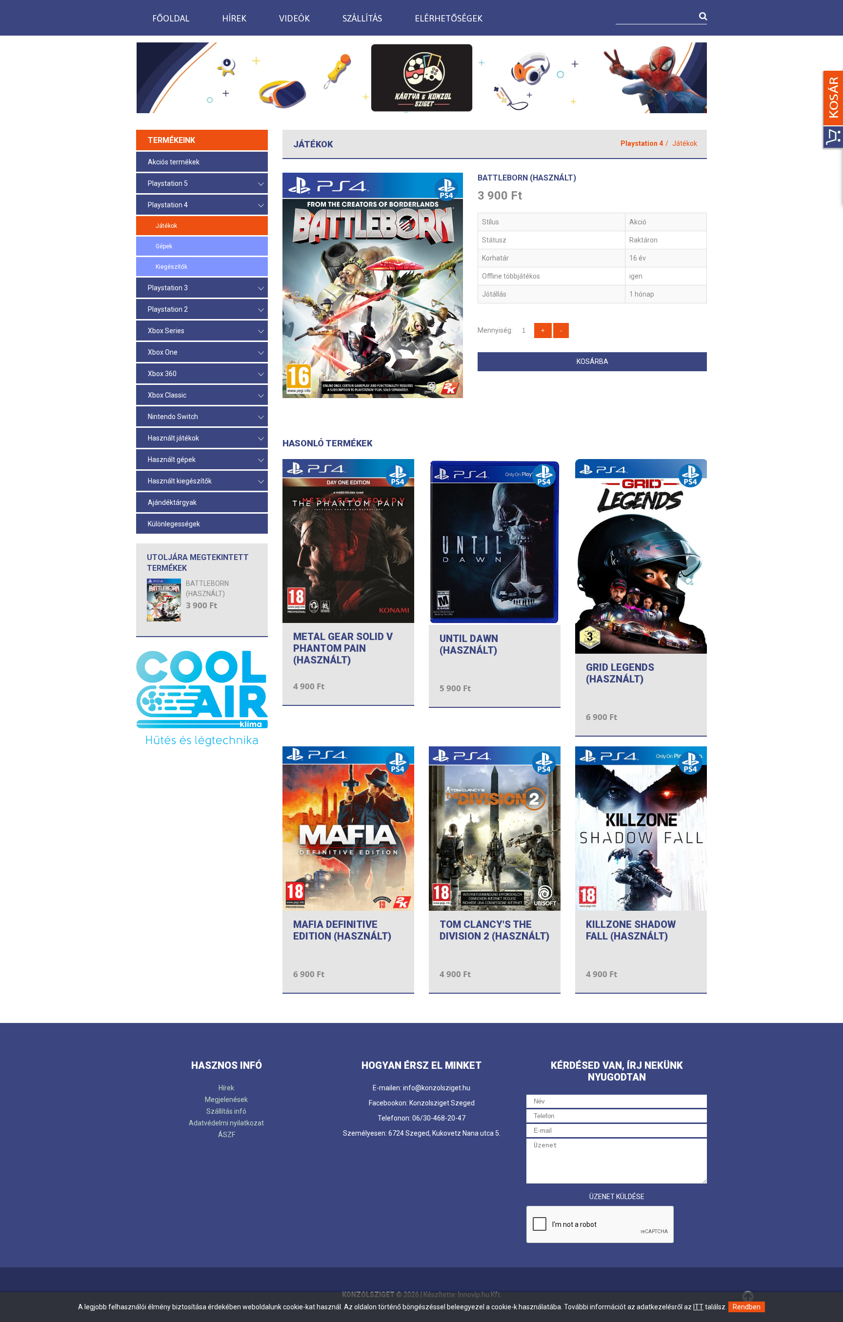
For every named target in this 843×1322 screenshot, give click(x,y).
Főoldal (170, 18)
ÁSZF (226, 1135)
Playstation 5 (168, 183)
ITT (698, 1307)
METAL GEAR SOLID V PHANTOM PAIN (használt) (343, 648)
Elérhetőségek (448, 18)
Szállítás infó (226, 1111)
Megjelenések (226, 1099)
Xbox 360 (162, 374)
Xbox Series (166, 331)
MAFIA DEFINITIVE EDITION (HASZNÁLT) (342, 930)
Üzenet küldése (616, 1197)
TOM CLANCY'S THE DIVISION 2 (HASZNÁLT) (494, 930)
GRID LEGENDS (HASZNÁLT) (620, 673)
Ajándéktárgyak (172, 502)
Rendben (747, 1307)
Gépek (164, 246)
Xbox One (163, 352)
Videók (294, 18)
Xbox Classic (167, 395)
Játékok (166, 225)
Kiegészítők (171, 266)
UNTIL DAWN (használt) (469, 644)
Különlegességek (174, 524)
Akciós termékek (174, 162)
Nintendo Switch (173, 417)
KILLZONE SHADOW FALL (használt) (631, 930)
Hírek (234, 18)
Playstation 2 (168, 309)
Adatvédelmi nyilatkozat (226, 1123)
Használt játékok (173, 438)
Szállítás (362, 18)
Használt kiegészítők (180, 481)
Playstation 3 (168, 288)
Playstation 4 (168, 205)
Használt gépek (172, 459)
